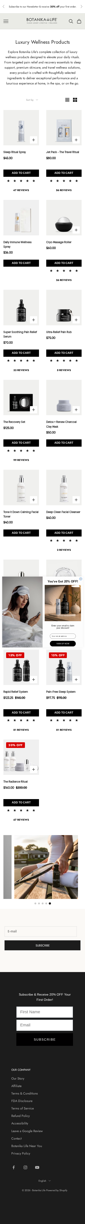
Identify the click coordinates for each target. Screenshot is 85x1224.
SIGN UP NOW (62, 644)
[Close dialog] (80, 578)
